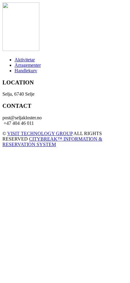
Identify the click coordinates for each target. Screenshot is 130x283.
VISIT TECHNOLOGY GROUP (40, 133)
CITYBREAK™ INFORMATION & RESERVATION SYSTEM (52, 141)
